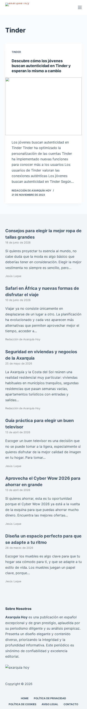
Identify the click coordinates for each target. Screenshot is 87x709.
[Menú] (80, 7)
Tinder (16, 51)
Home (25, 698)
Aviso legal (50, 704)
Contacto (71, 704)
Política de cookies (22, 704)
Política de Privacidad (50, 698)
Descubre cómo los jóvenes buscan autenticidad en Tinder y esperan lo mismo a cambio (41, 66)
